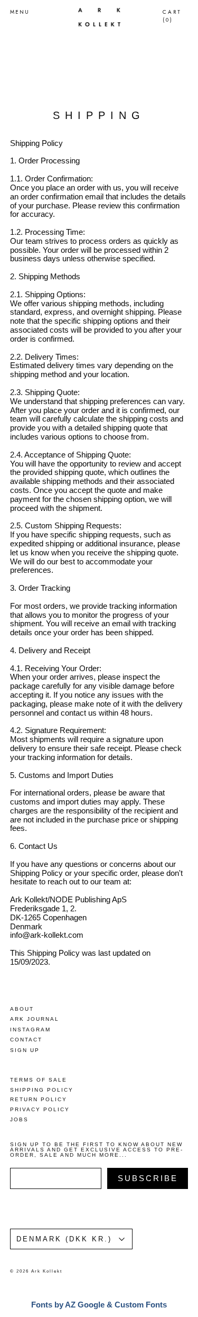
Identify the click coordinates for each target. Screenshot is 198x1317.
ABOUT (22, 1009)
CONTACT (26, 1039)
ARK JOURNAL (34, 1019)
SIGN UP (25, 1050)
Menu (20, 12)
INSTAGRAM (30, 1029)
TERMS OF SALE (38, 1080)
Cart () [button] (172, 16)
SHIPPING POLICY (41, 1090)
